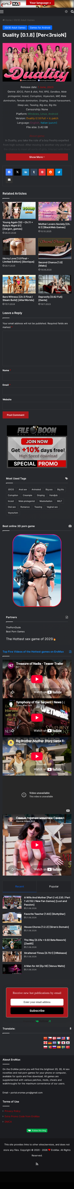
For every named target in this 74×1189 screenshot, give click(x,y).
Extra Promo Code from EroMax (22, 1116)
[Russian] (54, 1047)
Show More (36, 157)
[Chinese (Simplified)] (45, 1038)
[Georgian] (45, 1043)
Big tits (60, 489)
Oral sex (12, 507)
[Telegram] (58, 172)
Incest (11, 501)
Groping (41, 495)
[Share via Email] (9, 179)
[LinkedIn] (25, 172)
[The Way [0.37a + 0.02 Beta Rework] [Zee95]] (12, 943)
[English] (63, 1038)
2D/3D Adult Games (24, 20)
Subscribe (37, 1010)
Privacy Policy (12, 1111)
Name (7, 370)
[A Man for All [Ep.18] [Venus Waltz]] (12, 969)
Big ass (49, 489)
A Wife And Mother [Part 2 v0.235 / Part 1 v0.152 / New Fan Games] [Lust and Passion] (47, 901)
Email (6, 384)
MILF (59, 501)
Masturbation (46, 501)
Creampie (27, 495)
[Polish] (45, 1047)
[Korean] (68, 1043)
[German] (50, 1043)
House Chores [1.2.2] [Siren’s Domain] (46, 926)
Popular (54, 886)
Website (7, 399)
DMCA (8, 1121)
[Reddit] (50, 172)
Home (8, 20)
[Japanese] (63, 1043)
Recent (19, 886)
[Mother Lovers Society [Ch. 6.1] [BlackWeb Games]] (54, 211)
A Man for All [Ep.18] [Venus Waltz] (44, 965)
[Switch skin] (66, 11)
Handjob (53, 495)
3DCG (11, 489)
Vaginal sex (52, 507)
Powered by (28, 1021)
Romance (25, 507)
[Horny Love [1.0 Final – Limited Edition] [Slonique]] (19, 246)
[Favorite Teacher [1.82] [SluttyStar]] (12, 917)
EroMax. (55, 1150)
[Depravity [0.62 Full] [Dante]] (54, 284)
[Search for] (72, 11)
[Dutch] (59, 1038)
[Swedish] (63, 1047)
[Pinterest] (42, 172)
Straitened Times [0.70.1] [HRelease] (45, 952)
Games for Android (40, 27)
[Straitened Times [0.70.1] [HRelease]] (12, 956)
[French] (68, 1038)
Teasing (38, 507)
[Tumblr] (33, 172)
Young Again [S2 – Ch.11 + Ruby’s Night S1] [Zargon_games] (18, 225)
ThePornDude (13, 627)
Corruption (13, 495)
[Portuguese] (50, 1047)
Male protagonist (27, 501)
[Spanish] (59, 1047)
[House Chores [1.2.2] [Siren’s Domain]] (12, 930)
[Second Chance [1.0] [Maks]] (54, 248)
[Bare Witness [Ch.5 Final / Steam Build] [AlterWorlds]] (19, 284)
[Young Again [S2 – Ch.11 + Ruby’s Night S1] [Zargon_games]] (19, 210)
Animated (36, 489)
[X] (17, 172)
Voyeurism (13, 512)
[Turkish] (68, 1047)
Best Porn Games (15, 631)
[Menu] (1, 11)
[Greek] (54, 1043)
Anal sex (23, 489)
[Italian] (59, 1043)
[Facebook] (9, 172)
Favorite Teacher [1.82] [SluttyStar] (44, 913)
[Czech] (50, 1038)
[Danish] (54, 1038)
